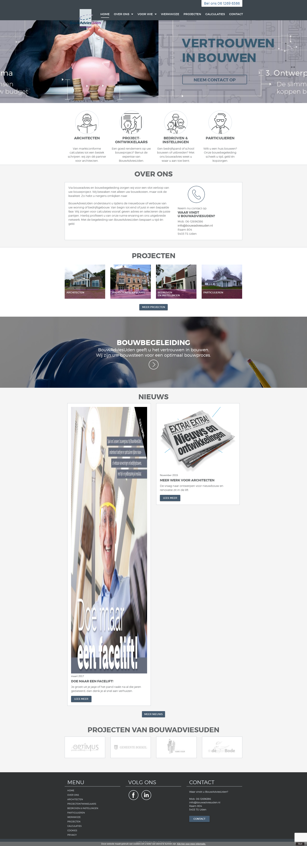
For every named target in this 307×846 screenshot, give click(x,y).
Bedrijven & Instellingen (82, 808)
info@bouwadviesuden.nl (195, 225)
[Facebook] (133, 795)
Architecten (75, 799)
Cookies (72, 830)
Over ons (122, 14)
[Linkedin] (146, 795)
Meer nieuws (153, 714)
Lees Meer (81, 698)
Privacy (72, 835)
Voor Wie (146, 14)
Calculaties (215, 14)
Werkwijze (170, 14)
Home (105, 14)
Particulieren (76, 812)
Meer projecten (153, 307)
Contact (236, 14)
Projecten (192, 14)
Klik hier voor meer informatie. (191, 844)
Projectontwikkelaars (81, 803)
